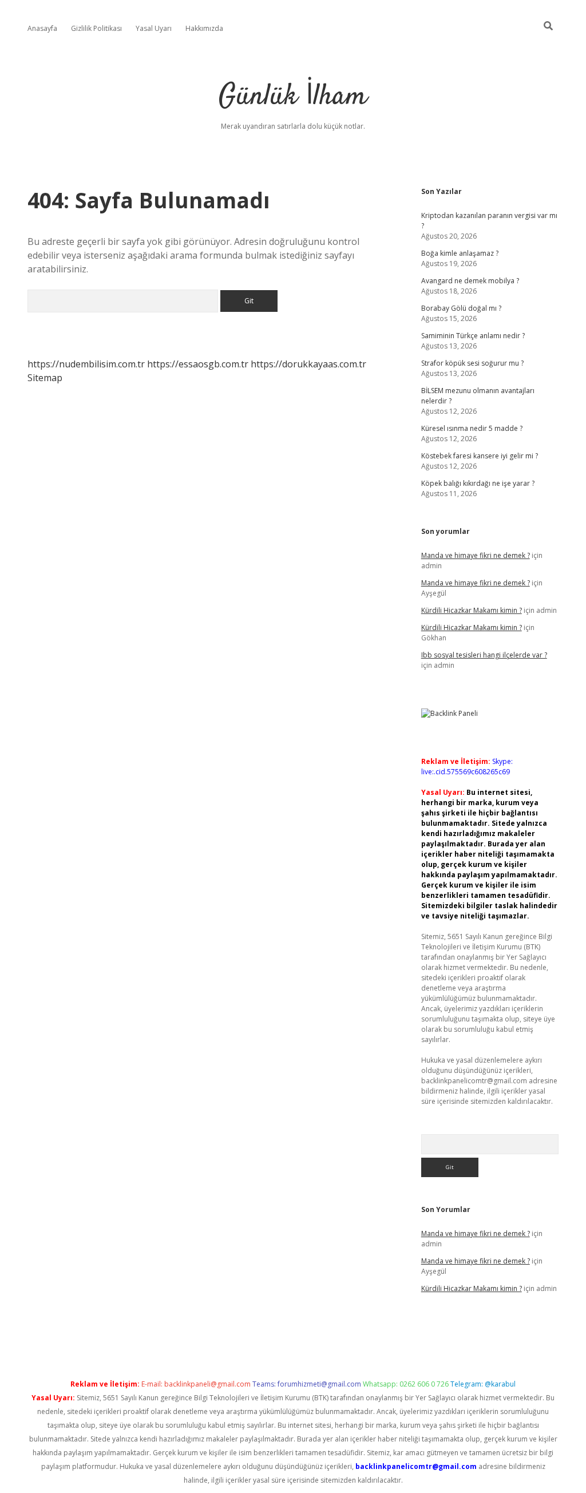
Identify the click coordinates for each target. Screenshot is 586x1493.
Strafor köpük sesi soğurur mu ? (472, 363)
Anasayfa (42, 28)
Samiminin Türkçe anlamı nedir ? (473, 335)
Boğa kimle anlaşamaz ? (459, 253)
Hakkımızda (204, 28)
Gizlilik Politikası (96, 28)
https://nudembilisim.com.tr (86, 364)
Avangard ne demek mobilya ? (470, 281)
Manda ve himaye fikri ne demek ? (475, 555)
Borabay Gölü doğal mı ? (461, 308)
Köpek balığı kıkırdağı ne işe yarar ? (477, 483)
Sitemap (44, 377)
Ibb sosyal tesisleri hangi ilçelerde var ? (484, 655)
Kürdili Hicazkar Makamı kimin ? (471, 610)
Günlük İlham (293, 97)
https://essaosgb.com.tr (197, 364)
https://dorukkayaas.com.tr (308, 364)
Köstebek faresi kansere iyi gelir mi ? (479, 456)
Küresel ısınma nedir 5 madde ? (471, 428)
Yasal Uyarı (154, 28)
